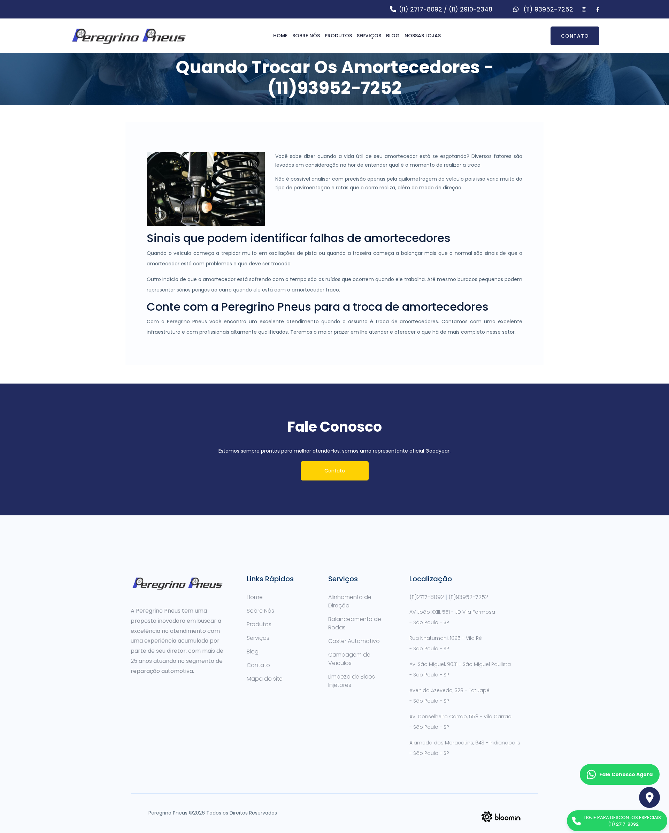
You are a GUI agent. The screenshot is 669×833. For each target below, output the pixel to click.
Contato (575, 35)
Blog (253, 652)
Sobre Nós (306, 35)
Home (280, 35)
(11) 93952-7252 (547, 9)
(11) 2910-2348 (470, 9)
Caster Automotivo (354, 641)
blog (393, 35)
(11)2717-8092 (426, 597)
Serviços (369, 35)
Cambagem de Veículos (349, 659)
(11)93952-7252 (468, 597)
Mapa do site (265, 679)
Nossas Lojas (423, 35)
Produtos (338, 35)
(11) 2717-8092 (420, 9)
